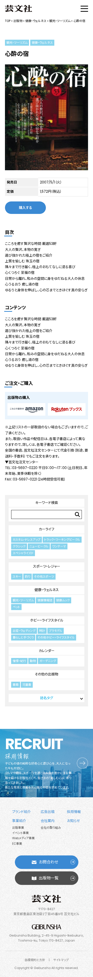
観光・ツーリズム (59, 21)
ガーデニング (47, 661)
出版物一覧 (49, 878)
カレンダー (47, 650)
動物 (33, 661)
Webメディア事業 (23, 838)
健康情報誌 (44, 600)
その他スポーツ (44, 576)
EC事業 (17, 843)
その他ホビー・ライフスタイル (56, 637)
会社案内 (48, 820)
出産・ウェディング (24, 631)
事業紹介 (19, 820)
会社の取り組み (51, 827)
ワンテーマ (59, 546)
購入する (25, 207)
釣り (27, 576)
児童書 (26, 684)
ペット (16, 607)
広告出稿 (48, 811)
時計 (42, 631)
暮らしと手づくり (23, 637)
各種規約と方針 (35, 960)
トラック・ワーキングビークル (62, 539)
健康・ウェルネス (35, 21)
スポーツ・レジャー (46, 566)
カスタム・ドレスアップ (26, 539)
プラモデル (55, 631)
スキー (17, 576)
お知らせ (73, 820)
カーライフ (46, 529)
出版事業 (18, 827)
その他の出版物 (46, 674)
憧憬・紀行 (19, 661)
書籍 (16, 684)
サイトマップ (61, 960)
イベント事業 (20, 833)
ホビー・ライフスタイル (46, 620)
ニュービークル (38, 546)
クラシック (19, 546)
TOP (7, 21)
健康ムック (63, 600)
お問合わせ (48, 862)
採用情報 (74, 811)
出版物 (17, 21)
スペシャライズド (23, 553)
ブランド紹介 (21, 811)
